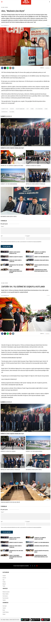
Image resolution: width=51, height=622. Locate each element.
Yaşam (4, 586)
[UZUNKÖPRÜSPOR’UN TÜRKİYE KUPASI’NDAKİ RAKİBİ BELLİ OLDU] (30, 270)
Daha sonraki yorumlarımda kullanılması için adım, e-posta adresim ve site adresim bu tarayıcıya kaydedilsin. (21, 241)
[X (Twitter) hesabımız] (32, 566)
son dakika (12, 111)
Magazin (4, 583)
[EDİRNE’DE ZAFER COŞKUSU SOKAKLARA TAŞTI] (25, 132)
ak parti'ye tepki (5, 108)
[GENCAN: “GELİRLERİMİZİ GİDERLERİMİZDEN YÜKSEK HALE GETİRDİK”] (5, 270)
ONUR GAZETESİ (4, 111)
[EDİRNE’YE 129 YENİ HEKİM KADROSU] (13, 175)
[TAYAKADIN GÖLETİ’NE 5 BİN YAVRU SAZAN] (5, 265)
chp (27, 108)
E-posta (28, 235)
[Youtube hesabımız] (37, 566)
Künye (4, 610)
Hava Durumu (5, 596)
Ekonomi (4, 577)
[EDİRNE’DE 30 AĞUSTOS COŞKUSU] (38, 157)
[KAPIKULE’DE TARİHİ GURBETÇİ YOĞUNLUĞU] (38, 175)
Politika (4, 581)
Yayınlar (4, 600)
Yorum (2, 226)
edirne (32, 108)
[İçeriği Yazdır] (13, 68)
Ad (2, 235)
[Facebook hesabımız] (30, 566)
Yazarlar (4, 608)
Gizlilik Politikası (6, 612)
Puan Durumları (5, 598)
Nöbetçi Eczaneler (6, 591)
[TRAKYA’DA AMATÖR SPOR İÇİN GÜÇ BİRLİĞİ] (30, 265)
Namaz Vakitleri (5, 593)
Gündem (48, 25)
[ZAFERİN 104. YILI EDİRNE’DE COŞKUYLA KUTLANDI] (13, 157)
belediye (12, 108)
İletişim (4, 614)
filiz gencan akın (39, 108)
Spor (3, 579)
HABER (46, 108)
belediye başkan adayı (20, 108)
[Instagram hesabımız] (34, 566)
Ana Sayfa (5, 605)
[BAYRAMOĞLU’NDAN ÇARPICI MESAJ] (25, 201)
